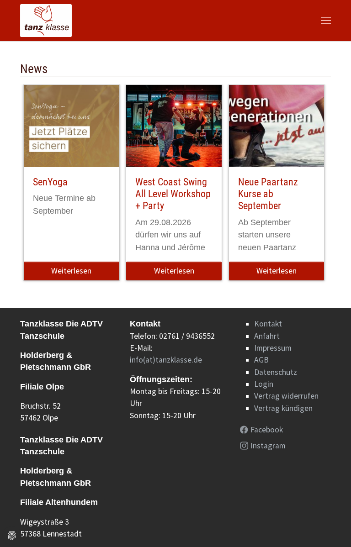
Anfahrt (267, 336)
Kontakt (268, 324)
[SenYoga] (71, 126)
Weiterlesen (71, 271)
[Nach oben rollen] (330, 526)
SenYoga (50, 182)
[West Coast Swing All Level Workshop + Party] (174, 126)
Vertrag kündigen (283, 408)
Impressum (273, 348)
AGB (261, 360)
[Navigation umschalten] (326, 20)
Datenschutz (275, 372)
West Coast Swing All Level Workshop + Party (173, 194)
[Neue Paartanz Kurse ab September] (276, 126)
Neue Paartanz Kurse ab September (268, 194)
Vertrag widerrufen (286, 396)
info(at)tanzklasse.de (166, 360)
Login (263, 384)
